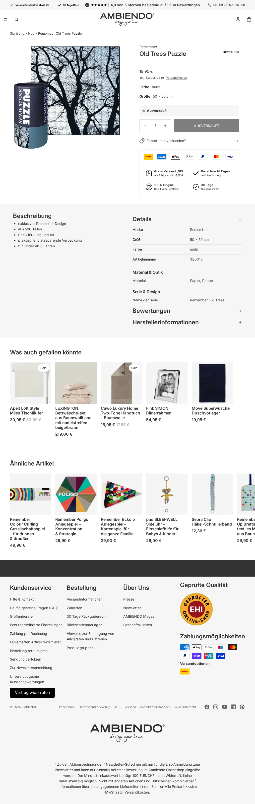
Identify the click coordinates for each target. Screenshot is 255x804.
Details (142, 219)
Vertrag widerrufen (32, 692)
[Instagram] (216, 707)
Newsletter (132, 608)
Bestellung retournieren (29, 651)
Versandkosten (176, 77)
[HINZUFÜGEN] (43, 507)
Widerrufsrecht (185, 707)
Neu (31, 33)
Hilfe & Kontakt (22, 599)
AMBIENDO (29, 707)
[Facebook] (207, 707)
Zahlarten (74, 608)
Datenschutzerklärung (94, 707)
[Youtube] (225, 707)
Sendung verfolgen (25, 659)
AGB (117, 707)
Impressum (67, 707)
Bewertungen (151, 310)
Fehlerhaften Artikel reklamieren (36, 642)
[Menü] (5, 19)
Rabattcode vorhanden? (166, 140)
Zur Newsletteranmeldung (31, 668)
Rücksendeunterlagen (84, 625)
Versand (130, 707)
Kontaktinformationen (155, 707)
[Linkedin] (233, 707)
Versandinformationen (84, 599)
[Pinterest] (242, 707)
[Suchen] (16, 19)
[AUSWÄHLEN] (43, 396)
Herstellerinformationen (165, 322)
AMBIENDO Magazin (140, 616)
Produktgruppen (80, 648)
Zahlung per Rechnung (28, 633)
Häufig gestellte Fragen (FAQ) (34, 608)
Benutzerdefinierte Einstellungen (36, 625)
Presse (128, 599)
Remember (148, 47)
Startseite (17, 33)
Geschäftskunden (137, 625)
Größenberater (22, 616)
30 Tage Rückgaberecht (87, 616)
